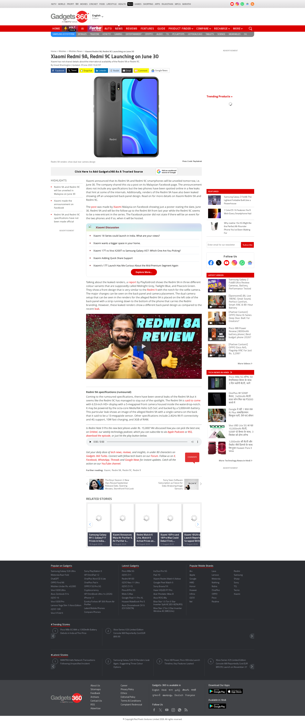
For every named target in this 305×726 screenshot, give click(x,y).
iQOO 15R (56, 609)
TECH (130, 4)
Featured (213, 191)
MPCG (178, 4)
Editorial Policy (128, 697)
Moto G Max (127, 594)
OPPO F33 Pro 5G (92, 586)
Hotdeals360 (195, 34)
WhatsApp (103, 459)
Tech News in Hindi (219, 372)
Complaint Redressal (131, 705)
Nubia (214, 586)
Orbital (93, 432)
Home (56, 28)
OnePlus (216, 590)
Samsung (238, 575)
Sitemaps (96, 689)
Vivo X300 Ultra (58, 590)
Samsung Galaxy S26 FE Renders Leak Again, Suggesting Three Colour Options (131, 663)
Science (221, 34)
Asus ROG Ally (160, 598)
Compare (202, 28)
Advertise (96, 708)
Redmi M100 (128, 579)
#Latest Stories (59, 655)
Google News (132, 459)
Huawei (193, 590)
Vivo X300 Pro (57, 602)
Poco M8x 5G (128, 571)
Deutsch (179, 695)
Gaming (118, 34)
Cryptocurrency (91, 590)
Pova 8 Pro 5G (128, 590)
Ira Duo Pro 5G (160, 571)
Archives (95, 697)
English (155, 690)
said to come (192, 400)
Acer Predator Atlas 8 (163, 594)
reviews (127, 452)
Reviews (131, 28)
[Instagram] (234, 262)
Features (147, 28)
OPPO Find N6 (57, 583)
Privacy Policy (127, 689)
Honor (193, 586)
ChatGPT (55, 579)
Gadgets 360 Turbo (96, 456)
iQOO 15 (55, 598)
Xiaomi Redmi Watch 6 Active (167, 579)
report (132, 282)
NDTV (53, 4)
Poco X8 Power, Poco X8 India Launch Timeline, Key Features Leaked (182, 662)
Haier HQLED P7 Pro (162, 590)
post (94, 207)
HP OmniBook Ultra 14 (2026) (98, 594)
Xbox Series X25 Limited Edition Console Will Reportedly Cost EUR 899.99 (129, 633)
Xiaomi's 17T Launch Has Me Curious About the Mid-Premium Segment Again (135, 265)
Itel (191, 602)
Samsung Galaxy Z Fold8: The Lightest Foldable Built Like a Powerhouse (238, 200)
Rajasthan (167, 4)
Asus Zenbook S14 (60, 594)
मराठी (193, 690)
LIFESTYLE (112, 4)
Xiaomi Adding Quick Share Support (113, 258)
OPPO (214, 594)
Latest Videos (216, 275)
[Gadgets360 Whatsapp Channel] (242, 262)
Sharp (237, 579)
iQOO (192, 598)
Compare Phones (92, 612)
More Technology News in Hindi (235, 460)
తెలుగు (185, 690)
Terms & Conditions (131, 701)
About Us (95, 686)
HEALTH (122, 4)
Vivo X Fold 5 (57, 613)
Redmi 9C (127, 470)
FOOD (102, 4)
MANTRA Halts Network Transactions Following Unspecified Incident (77, 662)
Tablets (210, 34)
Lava (214, 571)
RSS (190, 432)
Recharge (221, 28)
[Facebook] (211, 262)
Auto (108, 28)
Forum (154, 456)
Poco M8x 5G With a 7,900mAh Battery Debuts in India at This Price (78, 631)
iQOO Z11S (127, 586)
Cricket (93, 4)
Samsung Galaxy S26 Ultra (63, 571)
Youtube (167, 709)
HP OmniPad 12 (91, 575)
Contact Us (96, 701)
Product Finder (180, 28)
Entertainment (134, 34)
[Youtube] (226, 262)
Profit (70, 4)
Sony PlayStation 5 (93, 571)
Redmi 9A (116, 470)
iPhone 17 (89, 598)
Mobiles (82, 34)
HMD (192, 583)
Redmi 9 (152, 289)
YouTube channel (111, 463)
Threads (115, 459)
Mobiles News (76, 51)
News (119, 28)
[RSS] (252, 4)
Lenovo (215, 575)
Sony (236, 583)
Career (124, 686)
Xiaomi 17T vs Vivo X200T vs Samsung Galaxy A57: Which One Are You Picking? (137, 250)
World (61, 4)
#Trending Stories (60, 624)
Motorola (216, 579)
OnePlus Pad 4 (91, 583)
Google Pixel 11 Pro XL (132, 598)
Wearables (235, 34)
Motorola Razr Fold (60, 575)
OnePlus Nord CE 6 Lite (95, 579)
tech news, (117, 452)
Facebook (91, 459)
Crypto (149, 34)
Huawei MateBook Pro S (133, 602)
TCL (235, 586)
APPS (157, 4)
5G (245, 34)
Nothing (215, 583)
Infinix (192, 594)
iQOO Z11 (126, 575)
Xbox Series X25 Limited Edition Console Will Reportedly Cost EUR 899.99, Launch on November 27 (232, 663)
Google (193, 579)
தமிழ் (177, 690)
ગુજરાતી (156, 695)
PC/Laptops (178, 34)
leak (97, 309)
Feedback (95, 693)
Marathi (186, 4)
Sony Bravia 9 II (160, 586)
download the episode (98, 435)
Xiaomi (117, 207)
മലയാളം (167, 695)
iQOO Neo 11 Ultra (130, 583)
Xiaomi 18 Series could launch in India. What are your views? (126, 235)
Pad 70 (156, 575)
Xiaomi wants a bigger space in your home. (116, 243)
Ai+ (191, 571)
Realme (215, 602)
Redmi (237, 571)
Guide (161, 28)
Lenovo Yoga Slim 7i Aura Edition (66, 605)
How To (107, 34)
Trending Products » (220, 96)
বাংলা (171, 690)
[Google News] (250, 262)
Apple (192, 575)
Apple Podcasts (176, 432)
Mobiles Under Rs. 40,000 (63, 586)
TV (167, 34)
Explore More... (144, 272)
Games (138, 4)
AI (82, 28)
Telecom (94, 34)
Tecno (237, 590)
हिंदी (77, 4)
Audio (159, 34)
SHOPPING (148, 4)
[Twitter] (218, 262)
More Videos (244, 363)
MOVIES (84, 4)
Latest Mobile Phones (94, 608)
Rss (185, 709)
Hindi (164, 690)
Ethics (124, 693)
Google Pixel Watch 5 (163, 583)
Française (190, 695)
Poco (214, 598)
